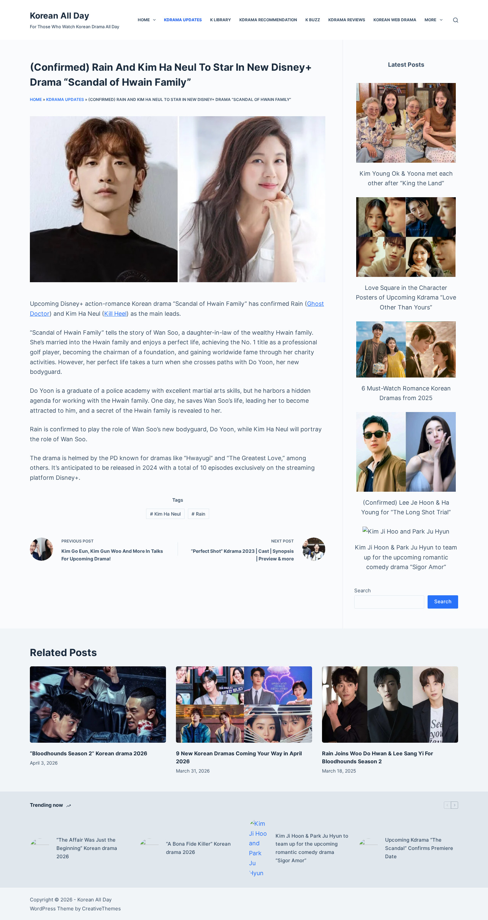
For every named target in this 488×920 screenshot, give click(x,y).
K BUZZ (312, 19)
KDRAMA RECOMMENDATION (268, 19)
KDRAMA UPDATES (183, 19)
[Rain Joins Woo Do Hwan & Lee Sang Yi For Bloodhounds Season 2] (390, 704)
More (430, 19)
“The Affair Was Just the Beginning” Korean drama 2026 (86, 848)
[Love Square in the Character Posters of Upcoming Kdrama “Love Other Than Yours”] (406, 237)
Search (362, 590)
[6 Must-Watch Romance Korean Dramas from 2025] (406, 349)
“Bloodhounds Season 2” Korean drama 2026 (88, 753)
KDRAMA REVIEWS (346, 19)
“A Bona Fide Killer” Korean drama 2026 (198, 848)
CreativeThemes (101, 908)
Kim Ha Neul (165, 514)
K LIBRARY (220, 19)
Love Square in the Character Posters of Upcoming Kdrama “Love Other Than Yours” (406, 297)
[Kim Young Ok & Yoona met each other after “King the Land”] (406, 123)
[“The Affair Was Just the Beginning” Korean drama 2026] (40, 848)
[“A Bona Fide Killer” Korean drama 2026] (149, 848)
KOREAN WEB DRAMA (394, 19)
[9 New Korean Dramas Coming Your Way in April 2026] (244, 704)
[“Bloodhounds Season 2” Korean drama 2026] (98, 704)
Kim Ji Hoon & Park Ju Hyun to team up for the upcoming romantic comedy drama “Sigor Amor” (406, 557)
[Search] (455, 20)
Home (144, 19)
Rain (198, 514)
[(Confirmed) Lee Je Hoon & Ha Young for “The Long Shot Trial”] (406, 452)
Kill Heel (115, 313)
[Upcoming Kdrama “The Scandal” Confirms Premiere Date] (368, 848)
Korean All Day (59, 16)
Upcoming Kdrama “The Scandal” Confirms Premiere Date (419, 848)
